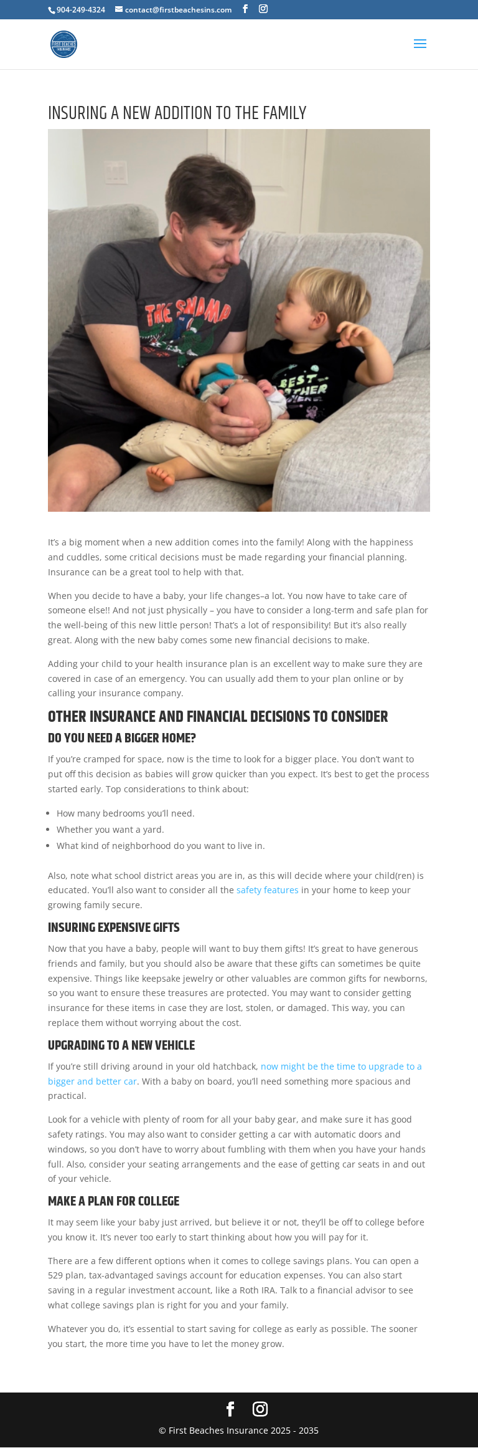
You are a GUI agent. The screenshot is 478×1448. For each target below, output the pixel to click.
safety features (268, 890)
